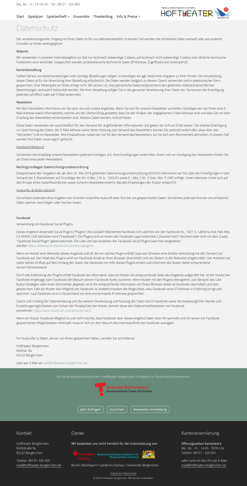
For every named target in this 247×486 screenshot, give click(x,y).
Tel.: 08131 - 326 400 (65, 4)
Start (20, 16)
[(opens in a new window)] (84, 455)
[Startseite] (196, 13)
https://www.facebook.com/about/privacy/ (62, 310)
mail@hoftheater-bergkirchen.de (65, 363)
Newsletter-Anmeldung (150, 409)
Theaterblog (103, 16)
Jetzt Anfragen (90, 409)
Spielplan (35, 16)
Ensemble (81, 16)
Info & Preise (127, 16)
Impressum (117, 473)
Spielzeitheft (57, 16)
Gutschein (117, 409)
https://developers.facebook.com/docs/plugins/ (61, 246)
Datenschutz (129, 473)
